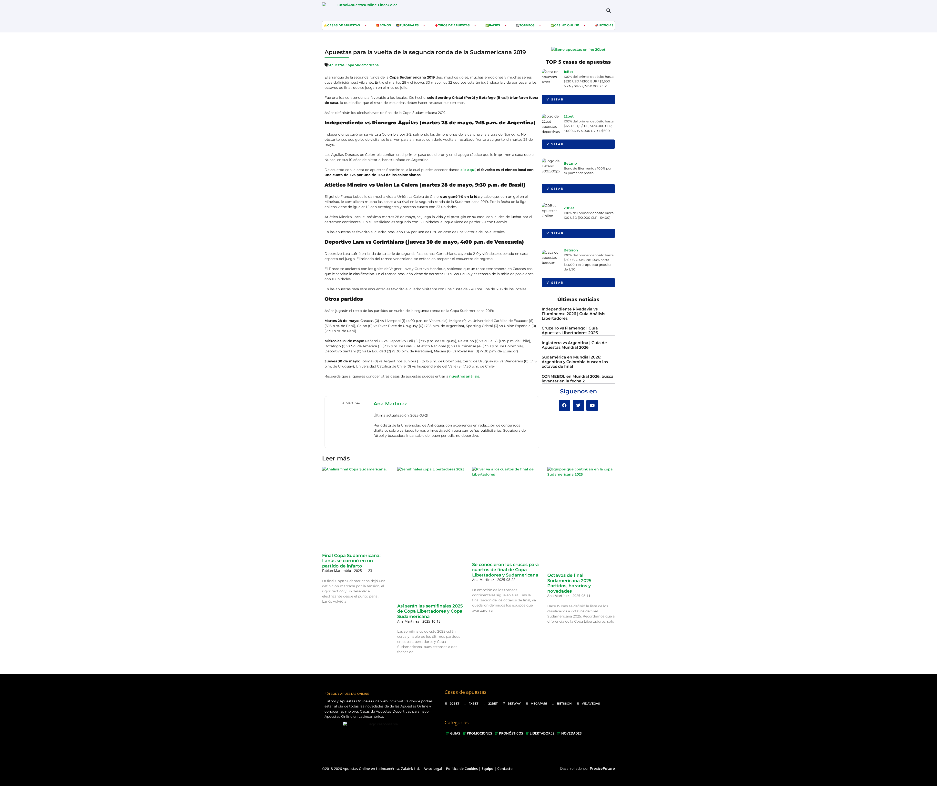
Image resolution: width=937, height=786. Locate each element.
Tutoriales (409, 25)
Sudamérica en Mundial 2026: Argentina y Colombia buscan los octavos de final (575, 362)
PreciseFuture (602, 768)
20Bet (569, 208)
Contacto (505, 768)
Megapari (539, 703)
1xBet (568, 72)
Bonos (385, 25)
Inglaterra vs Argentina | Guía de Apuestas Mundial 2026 (574, 345)
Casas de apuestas (343, 25)
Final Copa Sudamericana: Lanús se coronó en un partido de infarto (351, 561)
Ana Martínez (390, 404)
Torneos (527, 25)
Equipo (487, 768)
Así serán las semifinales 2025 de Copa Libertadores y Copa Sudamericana (430, 611)
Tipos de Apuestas (454, 25)
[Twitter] (578, 405)
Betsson (571, 250)
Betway (514, 703)
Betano (570, 163)
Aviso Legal (433, 768)
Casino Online (566, 25)
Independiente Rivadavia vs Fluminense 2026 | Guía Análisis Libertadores (573, 314)
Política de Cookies (462, 768)
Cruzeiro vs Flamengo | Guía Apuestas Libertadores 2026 (570, 330)
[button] (608, 10)
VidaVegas (591, 703)
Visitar (555, 99)
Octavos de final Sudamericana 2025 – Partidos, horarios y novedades (571, 583)
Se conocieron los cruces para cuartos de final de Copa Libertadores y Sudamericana (505, 570)
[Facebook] (564, 405)
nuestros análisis (464, 376)
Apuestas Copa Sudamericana (354, 65)
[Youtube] (592, 405)
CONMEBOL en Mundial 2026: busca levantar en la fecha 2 (577, 378)
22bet (569, 116)
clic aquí (467, 170)
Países (494, 25)
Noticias (606, 25)
